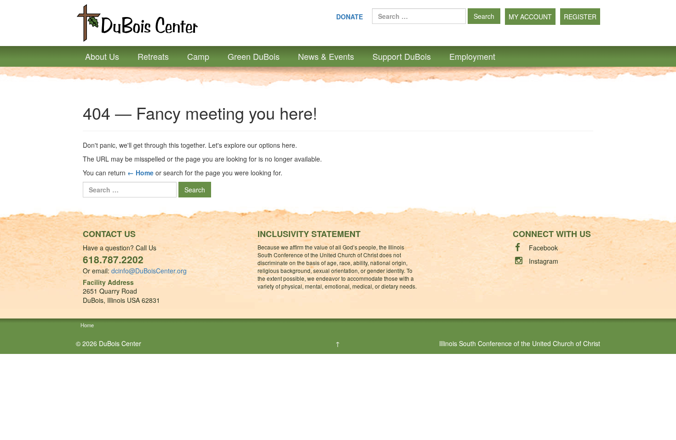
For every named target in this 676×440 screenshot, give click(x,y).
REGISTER (580, 16)
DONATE (349, 16)
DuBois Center (120, 343)
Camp (198, 56)
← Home (140, 172)
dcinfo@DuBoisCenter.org (149, 270)
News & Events (326, 56)
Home (87, 325)
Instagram (543, 261)
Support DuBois (401, 56)
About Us (102, 56)
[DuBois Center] (137, 22)
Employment (472, 56)
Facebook (543, 247)
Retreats (153, 56)
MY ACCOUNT (530, 16)
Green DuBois (254, 56)
